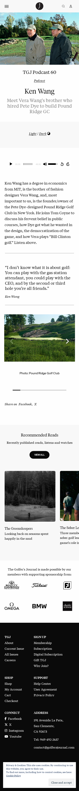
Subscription (43, 648)
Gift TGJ (40, 660)
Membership (43, 642)
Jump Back (62, 164)
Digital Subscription (48, 654)
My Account (13, 689)
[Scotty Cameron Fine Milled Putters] (11, 585)
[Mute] (45, 164)
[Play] (11, 164)
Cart (8, 695)
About (9, 642)
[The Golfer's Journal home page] (39, 8)
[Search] (63, 6)
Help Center (42, 683)
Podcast (39, 80)
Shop (8, 683)
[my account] (70, 6)
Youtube (14, 736)
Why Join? (41, 665)
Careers (10, 660)
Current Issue (14, 648)
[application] (39, 164)
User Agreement (45, 689)
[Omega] (11, 605)
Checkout (11, 700)
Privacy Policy (44, 695)
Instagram (15, 730)
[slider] (28, 164)
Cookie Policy (13, 775)
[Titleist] (39, 585)
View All (39, 454)
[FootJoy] (67, 585)
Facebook (14, 718)
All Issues (11, 654)
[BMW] (39, 605)
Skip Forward (68, 164)
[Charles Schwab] (67, 605)
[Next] (67, 341)
